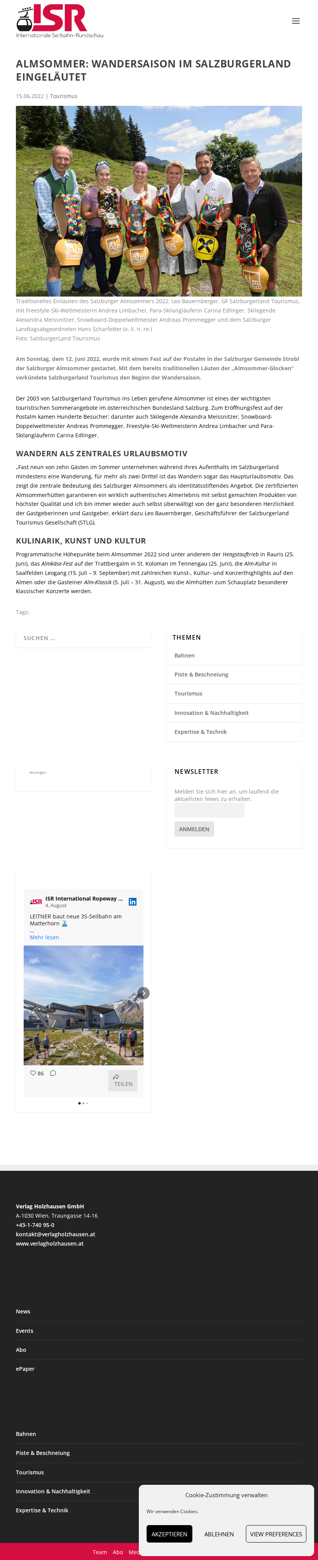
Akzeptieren (169, 1534)
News (23, 1311)
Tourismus (64, 96)
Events (24, 1330)
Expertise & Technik (201, 731)
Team (100, 1552)
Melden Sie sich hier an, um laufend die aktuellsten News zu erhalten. (227, 795)
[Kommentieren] (51, 1080)
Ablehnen (219, 1534)
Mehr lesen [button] (44, 937)
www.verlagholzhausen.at (50, 1243)
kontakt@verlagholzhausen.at (55, 1234)
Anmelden (194, 829)
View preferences (276, 1534)
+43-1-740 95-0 (35, 1225)
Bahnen (185, 655)
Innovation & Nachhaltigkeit (212, 712)
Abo (21, 1349)
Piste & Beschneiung (201, 674)
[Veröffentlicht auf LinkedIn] (132, 901)
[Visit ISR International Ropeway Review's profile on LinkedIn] (36, 902)
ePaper (25, 1368)
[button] (23, 993)
